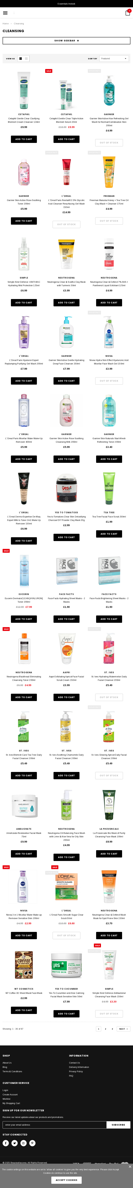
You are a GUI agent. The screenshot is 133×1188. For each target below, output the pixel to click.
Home (6, 23)
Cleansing (19, 23)
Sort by (92, 58)
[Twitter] (14, 1143)
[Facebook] (6, 1143)
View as (10, 58)
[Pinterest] (32, 1143)
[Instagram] (23, 1143)
